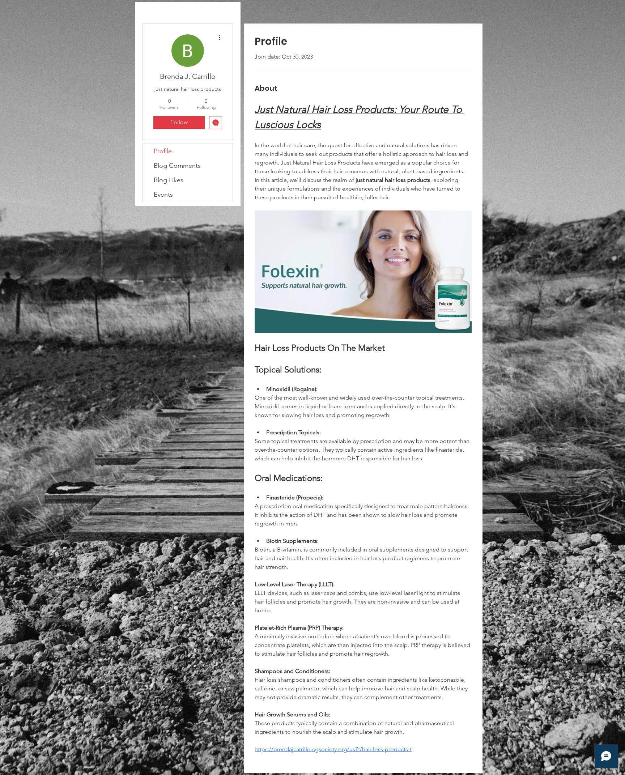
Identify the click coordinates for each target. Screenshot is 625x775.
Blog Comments (177, 166)
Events (163, 195)
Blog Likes (168, 180)
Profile (163, 151)
